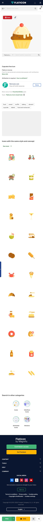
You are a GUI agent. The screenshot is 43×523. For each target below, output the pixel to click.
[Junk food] (31, 255)
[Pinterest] (21, 480)
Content (5, 459)
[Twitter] (16, 480)
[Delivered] (11, 177)
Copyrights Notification (16, 496)
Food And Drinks (18, 92)
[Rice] (31, 294)
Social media (21, 475)
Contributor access (21, 447)
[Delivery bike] (31, 157)
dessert (31, 104)
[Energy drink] (11, 353)
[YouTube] (31, 480)
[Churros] (11, 216)
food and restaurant (24, 107)
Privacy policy (23, 494)
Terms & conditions (11, 494)
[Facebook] (12, 480)
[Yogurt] (31, 177)
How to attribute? (21, 78)
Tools (4, 463)
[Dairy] (11, 314)
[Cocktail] (31, 216)
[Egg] (31, 334)
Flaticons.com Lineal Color (14, 95)
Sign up (21, 489)
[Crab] (11, 275)
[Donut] (11, 334)
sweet (10, 104)
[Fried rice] (11, 373)
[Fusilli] (31, 373)
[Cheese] (11, 196)
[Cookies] (11, 255)
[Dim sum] (31, 314)
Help (3, 467)
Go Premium (21, 452)
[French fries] (31, 353)
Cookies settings (30, 496)
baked (13, 107)
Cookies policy (33, 494)
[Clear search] (31, 8)
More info (5, 74)
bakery (24, 104)
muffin (17, 104)
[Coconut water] (11, 235)
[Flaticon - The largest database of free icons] (18, 3)
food (4, 104)
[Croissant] (11, 294)
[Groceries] (11, 157)
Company (5, 471)
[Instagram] (26, 480)
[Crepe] (31, 275)
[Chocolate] (31, 196)
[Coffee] (31, 235)
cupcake (5, 107)
